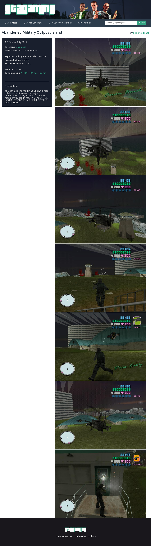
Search (142, 22)
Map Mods (21, 47)
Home (76, 529)
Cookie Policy (80, 536)
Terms (58, 536)
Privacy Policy (67, 536)
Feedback (92, 536)
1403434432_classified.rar (33, 73)
